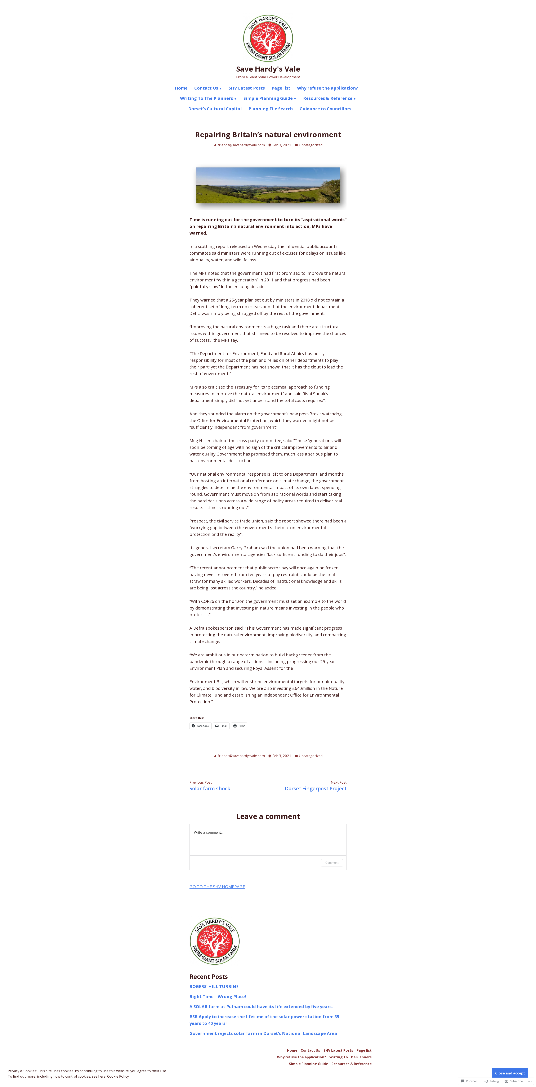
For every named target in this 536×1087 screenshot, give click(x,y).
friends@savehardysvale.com (241, 144)
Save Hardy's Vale (268, 69)
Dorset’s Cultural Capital (215, 109)
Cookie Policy (118, 1076)
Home (181, 88)
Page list (281, 88)
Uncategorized (311, 144)
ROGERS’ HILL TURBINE (213, 986)
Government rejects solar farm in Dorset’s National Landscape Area (263, 1033)
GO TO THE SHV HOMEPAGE (217, 886)
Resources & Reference (327, 98)
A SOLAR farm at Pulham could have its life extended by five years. (261, 1006)
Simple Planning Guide (268, 98)
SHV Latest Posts (247, 88)
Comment (332, 862)
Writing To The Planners (206, 98)
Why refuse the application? (327, 88)
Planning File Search (271, 109)
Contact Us (206, 88)
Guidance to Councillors (325, 109)
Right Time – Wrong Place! (217, 996)
